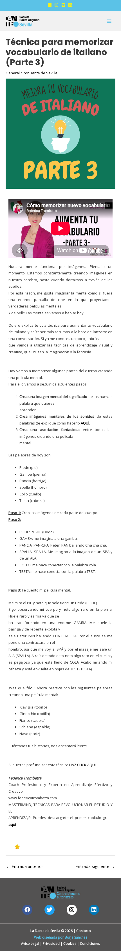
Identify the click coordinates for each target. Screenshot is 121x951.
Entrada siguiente (95, 866)
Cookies (69, 943)
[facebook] (51, 5)
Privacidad (51, 943)
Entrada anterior (24, 866)
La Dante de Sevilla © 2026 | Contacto (60, 930)
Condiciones (90, 943)
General (13, 72)
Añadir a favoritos (40, 846)
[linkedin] (71, 5)
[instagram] (57, 5)
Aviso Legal (30, 943)
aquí (12, 824)
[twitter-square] (64, 5)
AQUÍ (85, 423)
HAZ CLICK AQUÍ (82, 764)
